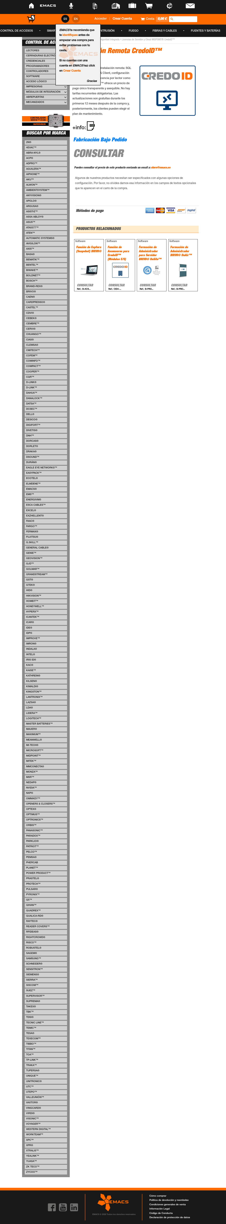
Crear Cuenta (72, 71)
